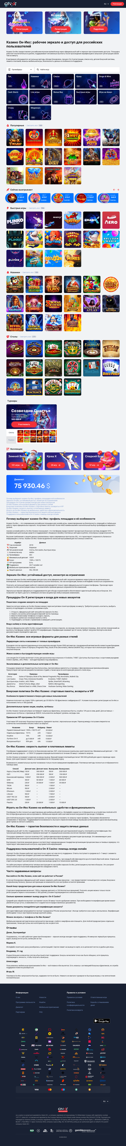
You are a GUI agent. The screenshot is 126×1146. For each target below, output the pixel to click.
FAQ (40, 1012)
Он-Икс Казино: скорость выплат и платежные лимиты (28, 508)
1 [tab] (58, 32)
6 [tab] (68, 32)
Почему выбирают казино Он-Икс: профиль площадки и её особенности (35, 499)
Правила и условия (74, 997)
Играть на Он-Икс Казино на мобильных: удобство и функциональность (35, 510)
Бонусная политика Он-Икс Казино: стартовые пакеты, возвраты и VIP (35, 506)
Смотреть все (33, 125)
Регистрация (117, 4)
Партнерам (20, 1012)
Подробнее (99, 29)
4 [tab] (64, 32)
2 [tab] (61, 32)
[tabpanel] (24, 23)
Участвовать (24, 424)
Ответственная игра (99, 997)
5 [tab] (66, 32)
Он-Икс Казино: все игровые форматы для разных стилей (29, 504)
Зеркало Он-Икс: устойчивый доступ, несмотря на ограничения (31, 500)
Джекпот (19, 1007)
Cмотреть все (35, 208)
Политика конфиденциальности (75, 1003)
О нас (18, 997)
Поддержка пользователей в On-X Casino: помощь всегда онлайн (32, 514)
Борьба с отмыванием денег (100, 1003)
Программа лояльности (25, 1002)
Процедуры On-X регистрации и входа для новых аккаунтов (30, 502)
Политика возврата (75, 1010)
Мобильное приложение (49, 1007)
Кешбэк (42, 1002)
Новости (42, 997)
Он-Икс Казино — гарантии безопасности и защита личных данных (33, 512)
